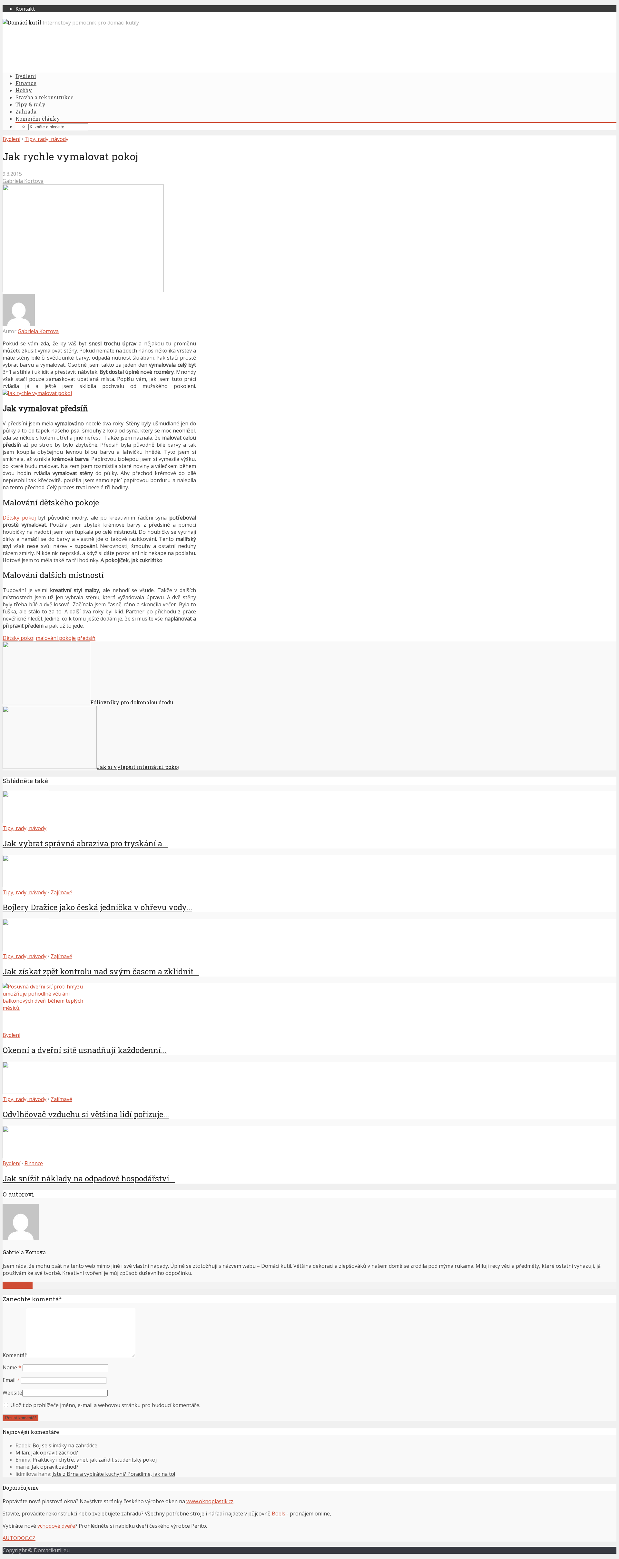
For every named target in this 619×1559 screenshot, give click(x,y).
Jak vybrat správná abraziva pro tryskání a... (85, 843)
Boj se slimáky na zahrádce (65, 1445)
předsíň (86, 637)
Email (11, 1380)
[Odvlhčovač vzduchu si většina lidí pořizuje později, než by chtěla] (26, 1092)
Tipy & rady (30, 104)
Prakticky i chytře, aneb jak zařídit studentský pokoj (95, 1459)
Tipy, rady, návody (46, 139)
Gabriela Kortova (23, 180)
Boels (278, 1513)
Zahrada (25, 111)
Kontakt (25, 8)
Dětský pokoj (19, 517)
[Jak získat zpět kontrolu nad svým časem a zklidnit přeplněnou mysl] (26, 949)
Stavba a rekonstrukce (44, 97)
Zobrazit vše (18, 1285)
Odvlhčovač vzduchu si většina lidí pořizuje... (86, 1114)
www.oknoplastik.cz (209, 1501)
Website (12, 1392)
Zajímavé (61, 892)
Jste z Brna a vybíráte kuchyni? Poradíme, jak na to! (114, 1473)
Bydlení (25, 76)
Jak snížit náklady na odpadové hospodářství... (89, 1178)
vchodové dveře (56, 1525)
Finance (25, 83)
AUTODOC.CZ (19, 1538)
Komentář (15, 1355)
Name (12, 1367)
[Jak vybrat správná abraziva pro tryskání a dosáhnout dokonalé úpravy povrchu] (26, 821)
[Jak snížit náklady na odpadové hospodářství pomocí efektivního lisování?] (26, 1156)
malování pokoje (56, 637)
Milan (22, 1452)
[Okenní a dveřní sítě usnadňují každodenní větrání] (51, 1007)
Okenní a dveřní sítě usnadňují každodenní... (85, 1050)
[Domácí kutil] (22, 22)
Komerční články (37, 118)
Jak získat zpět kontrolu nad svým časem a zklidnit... (101, 971)
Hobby (23, 90)
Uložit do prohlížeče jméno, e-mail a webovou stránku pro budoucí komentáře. (105, 1405)
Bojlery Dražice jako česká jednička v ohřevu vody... (97, 907)
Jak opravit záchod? (54, 1452)
